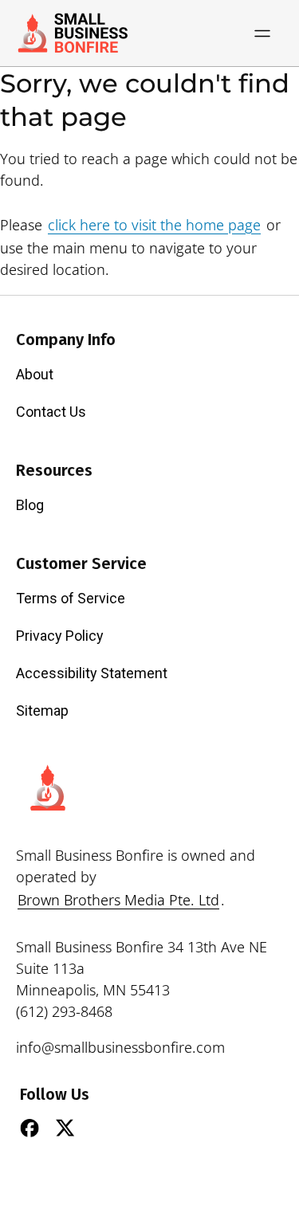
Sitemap (42, 710)
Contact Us (51, 411)
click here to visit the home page (154, 224)
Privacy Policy (60, 635)
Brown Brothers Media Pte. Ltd (118, 899)
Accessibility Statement (91, 673)
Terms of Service (70, 598)
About (34, 374)
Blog (30, 505)
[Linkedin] (101, 1127)
